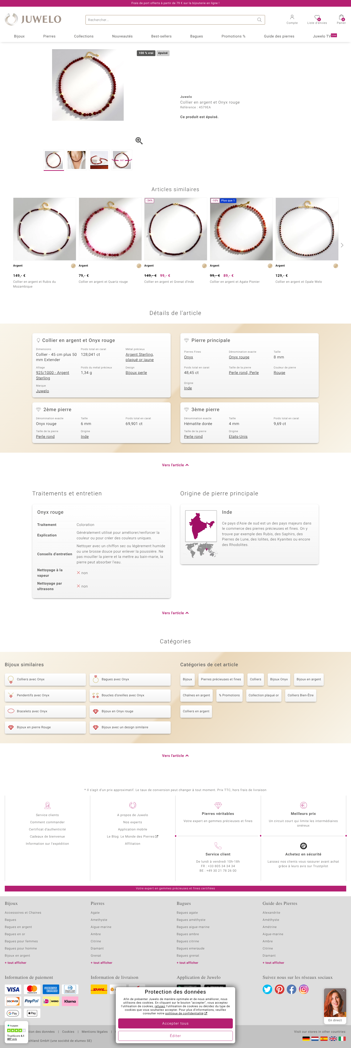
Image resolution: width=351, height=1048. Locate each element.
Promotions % (233, 36)
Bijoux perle (136, 373)
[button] (292, 20)
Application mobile (133, 829)
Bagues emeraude (191, 948)
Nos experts (132, 822)
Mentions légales (95, 1032)
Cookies (68, 1032)
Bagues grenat (188, 956)
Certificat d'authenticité (47, 829)
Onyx (188, 357)
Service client (218, 854)
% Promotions (229, 695)
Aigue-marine (101, 927)
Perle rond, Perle (244, 373)
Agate (95, 913)
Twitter (267, 989)
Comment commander (47, 822)
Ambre (96, 934)
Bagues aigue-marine (193, 927)
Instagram (303, 989)
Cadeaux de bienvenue (47, 836)
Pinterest (279, 989)
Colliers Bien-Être (301, 695)
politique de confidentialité (184, 1013)
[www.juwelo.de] (306, 1039)
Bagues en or (15, 934)
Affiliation (132, 844)
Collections (84, 36)
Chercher (260, 19)
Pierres (49, 36)
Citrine (96, 941)
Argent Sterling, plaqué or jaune (140, 357)
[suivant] (341, 245)
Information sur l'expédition (47, 844)
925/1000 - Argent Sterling (52, 375)
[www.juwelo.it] (342, 1039)
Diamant (97, 948)
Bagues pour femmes (21, 941)
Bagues (196, 36)
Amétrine (270, 927)
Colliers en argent (196, 711)
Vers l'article (173, 465)
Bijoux (19, 36)
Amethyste (99, 920)
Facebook (291, 989)
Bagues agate (187, 913)
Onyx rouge (239, 357)
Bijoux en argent (309, 679)
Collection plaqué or (264, 695)
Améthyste (271, 920)
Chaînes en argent (196, 695)
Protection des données (37, 1032)
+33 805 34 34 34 (221, 866)
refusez (160, 1006)
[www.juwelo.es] (324, 1039)
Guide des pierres (279, 36)
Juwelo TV (324, 36)
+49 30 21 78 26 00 (222, 871)
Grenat (96, 956)
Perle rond (45, 437)
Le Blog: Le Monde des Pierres (130, 836)
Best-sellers (161, 36)
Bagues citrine (188, 941)
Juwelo (42, 391)
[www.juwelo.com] (333, 1039)
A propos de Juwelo (132, 815)
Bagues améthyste (191, 920)
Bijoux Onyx (279, 679)
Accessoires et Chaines (23, 913)
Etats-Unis (238, 437)
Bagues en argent (18, 927)
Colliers (255, 679)
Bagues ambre (188, 934)
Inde (188, 388)
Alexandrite (271, 913)
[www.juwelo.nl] (315, 1039)
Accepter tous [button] (175, 1023)
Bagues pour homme (21, 948)
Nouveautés (122, 36)
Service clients (47, 815)
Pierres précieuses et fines (221, 679)
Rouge (279, 373)
